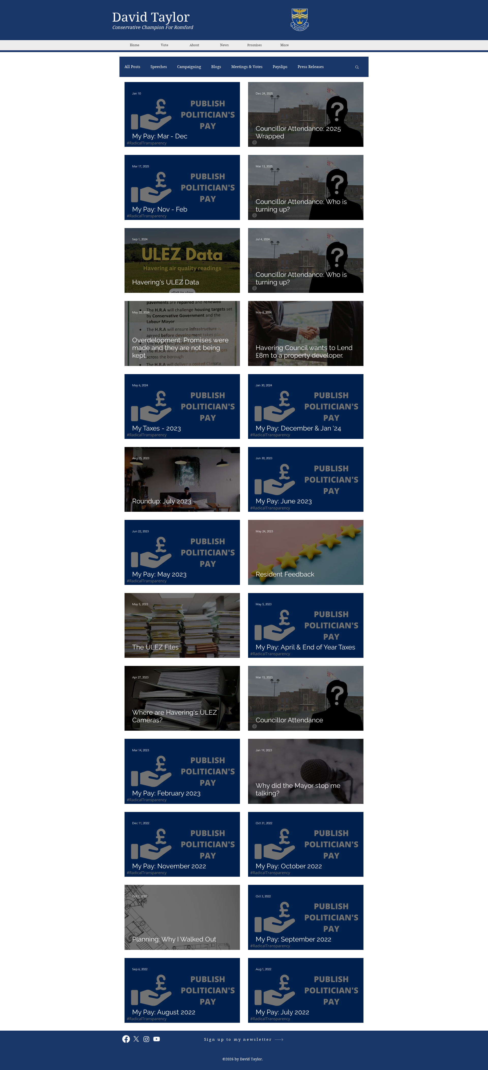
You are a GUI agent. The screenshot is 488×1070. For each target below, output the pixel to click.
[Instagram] (146, 1039)
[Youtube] (156, 1039)
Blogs (216, 67)
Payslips (280, 67)
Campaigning (189, 67)
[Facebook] (126, 1039)
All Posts (132, 67)
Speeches (158, 67)
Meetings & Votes (247, 67)
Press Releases (311, 67)
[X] (136, 1039)
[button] (357, 67)
